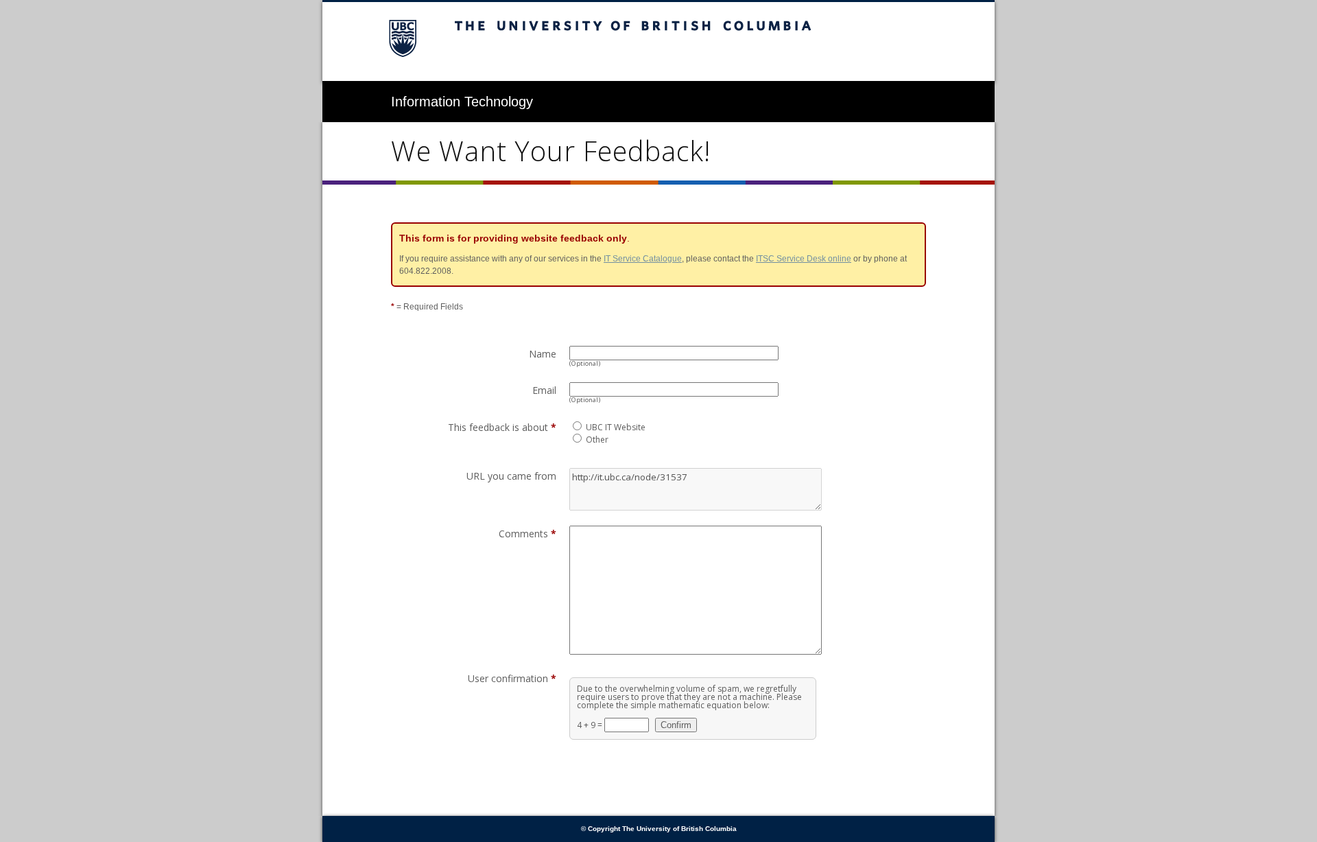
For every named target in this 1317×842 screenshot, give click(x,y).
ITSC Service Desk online (803, 259)
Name (542, 353)
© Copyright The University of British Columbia (659, 828)
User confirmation (512, 678)
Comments (527, 533)
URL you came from (511, 475)
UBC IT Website (615, 427)
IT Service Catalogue (643, 259)
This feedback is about (502, 427)
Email (544, 390)
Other (597, 439)
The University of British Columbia (658, 41)
